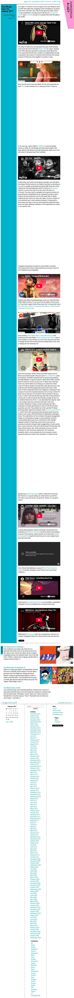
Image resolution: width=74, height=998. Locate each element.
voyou (6, 15)
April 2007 (33, 923)
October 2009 (34, 863)
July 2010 (33, 845)
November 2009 (35, 861)
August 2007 (34, 915)
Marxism (33, 965)
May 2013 (33, 784)
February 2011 (34, 833)
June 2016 (33, 748)
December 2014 (35, 770)
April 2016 (33, 752)
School (33, 981)
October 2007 (34, 911)
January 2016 (34, 758)
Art (32, 943)
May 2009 (33, 873)
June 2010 (33, 847)
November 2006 (35, 933)
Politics (33, 975)
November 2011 (35, 817)
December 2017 (35, 734)
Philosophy (34, 971)
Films (32, 957)
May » (12, 722)
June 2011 (33, 825)
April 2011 (33, 829)
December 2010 (35, 837)
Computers (34, 953)
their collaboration (50, 376)
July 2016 (33, 746)
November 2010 (35, 839)
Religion (33, 979)
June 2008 (33, 895)
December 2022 (35, 714)
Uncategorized (35, 995)
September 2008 (35, 889)
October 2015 (34, 764)
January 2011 (34, 835)
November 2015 (35, 762)
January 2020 (34, 726)
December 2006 (35, 931)
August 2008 (34, 891)
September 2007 (35, 913)
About (56, 720)
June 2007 (33, 919)
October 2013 (34, 778)
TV (13, 18)
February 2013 (34, 788)
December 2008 (35, 883)
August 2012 (34, 798)
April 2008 (33, 899)
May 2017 (33, 738)
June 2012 (33, 802)
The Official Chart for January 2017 (7, 9)
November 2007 (35, 909)
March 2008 (34, 901)
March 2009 (34, 877)
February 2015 (34, 768)
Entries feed (56, 710)
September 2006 (35, 937)
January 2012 (34, 813)
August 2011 (34, 821)
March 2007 (34, 925)
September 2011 (35, 819)
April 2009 (33, 875)
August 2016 (34, 744)
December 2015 (35, 760)
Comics (33, 951)
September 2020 (35, 722)
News (33, 969)
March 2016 (34, 754)
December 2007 (35, 907)
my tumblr (29, 15)
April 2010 (33, 851)
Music (10, 18)
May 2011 (33, 827)
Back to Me (42, 49)
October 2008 (34, 887)
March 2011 (34, 831)
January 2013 (34, 790)
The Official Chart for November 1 (14, 647)
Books (33, 945)
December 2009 (35, 859)
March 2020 (34, 724)
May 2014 (33, 772)
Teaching (34, 989)
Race (32, 977)
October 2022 (34, 716)
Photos (33, 973)
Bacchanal (30, 634)
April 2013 (33, 786)
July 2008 (33, 893)
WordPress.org (57, 714)
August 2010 (34, 843)
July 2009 (33, 869)
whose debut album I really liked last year (40, 335)
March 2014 (34, 774)
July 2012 (33, 800)
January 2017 (34, 742)
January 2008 (34, 905)
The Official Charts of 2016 (12, 688)
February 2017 (34, 740)
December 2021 (35, 720)
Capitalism (34, 949)
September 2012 (35, 796)
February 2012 (34, 810)
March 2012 (34, 808)
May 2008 (33, 897)
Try (23, 86)
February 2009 (34, 879)
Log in (54, 708)
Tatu (32, 987)
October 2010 (34, 841)
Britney (33, 947)
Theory (33, 991)
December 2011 (35, 815)
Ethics (33, 955)
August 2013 (34, 780)
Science (33, 983)
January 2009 (34, 881)
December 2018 (35, 730)
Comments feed (58, 712)
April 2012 (33, 806)
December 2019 (35, 728)
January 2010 (34, 857)
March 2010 (34, 853)
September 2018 (35, 732)
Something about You (34, 602)
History (33, 963)
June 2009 (33, 871)
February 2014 (34, 776)
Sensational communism (64, 703)
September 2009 (35, 865)
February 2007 (34, 927)
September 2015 (35, 766)
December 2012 (35, 792)
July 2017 (33, 736)
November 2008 (35, 885)
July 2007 (33, 917)
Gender (33, 959)
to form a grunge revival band (45, 337)
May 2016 (33, 750)
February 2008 (34, 903)
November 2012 (35, 794)
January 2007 (34, 929)
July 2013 (33, 782)
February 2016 (34, 756)
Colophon (58, 722)
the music (54, 188)
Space (33, 985)
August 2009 (34, 867)
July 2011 (33, 823)
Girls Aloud (34, 961)
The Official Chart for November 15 (14, 667)
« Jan (7, 722)
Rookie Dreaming (34, 532)
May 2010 (33, 849)
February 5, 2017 (11, 15)
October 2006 (34, 936)
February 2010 (34, 855)
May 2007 (33, 921)
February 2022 (34, 718)
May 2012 (33, 804)
